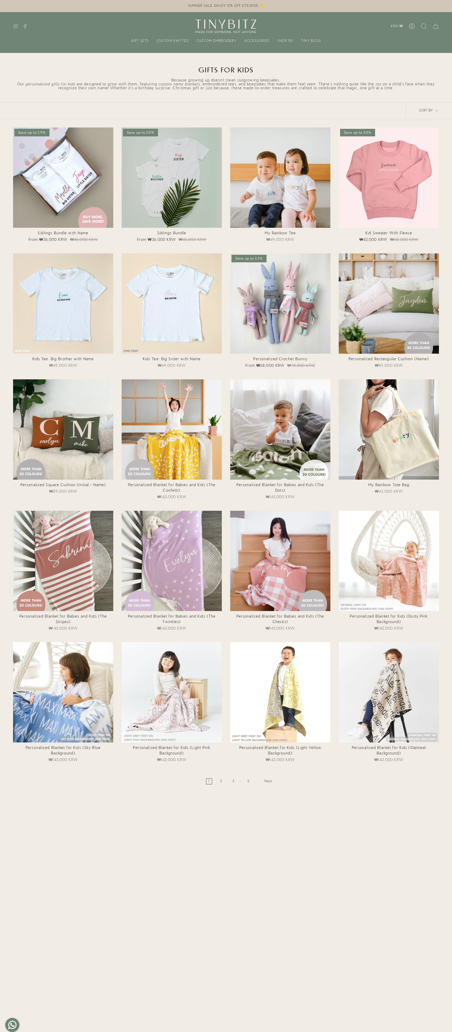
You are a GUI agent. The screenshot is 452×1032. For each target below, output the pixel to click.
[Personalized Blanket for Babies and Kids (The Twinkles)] (172, 561)
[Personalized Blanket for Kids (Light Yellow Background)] (280, 692)
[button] (140, 41)
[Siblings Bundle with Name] (63, 177)
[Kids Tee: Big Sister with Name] (172, 303)
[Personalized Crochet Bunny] (280, 303)
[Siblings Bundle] (172, 177)
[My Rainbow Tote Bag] (389, 429)
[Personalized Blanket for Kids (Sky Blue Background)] (63, 692)
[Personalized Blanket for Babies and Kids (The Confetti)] (172, 429)
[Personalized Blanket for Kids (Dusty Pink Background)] (389, 561)
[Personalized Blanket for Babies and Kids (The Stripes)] (63, 561)
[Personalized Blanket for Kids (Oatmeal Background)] (389, 692)
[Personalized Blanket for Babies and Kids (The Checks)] (280, 561)
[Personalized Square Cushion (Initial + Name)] (63, 429)
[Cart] (436, 26)
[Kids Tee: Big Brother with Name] (63, 303)
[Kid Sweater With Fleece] (389, 177)
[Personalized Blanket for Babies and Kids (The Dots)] (280, 429)
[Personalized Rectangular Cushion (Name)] (389, 303)
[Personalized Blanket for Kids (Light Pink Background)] (172, 692)
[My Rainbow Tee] (280, 177)
